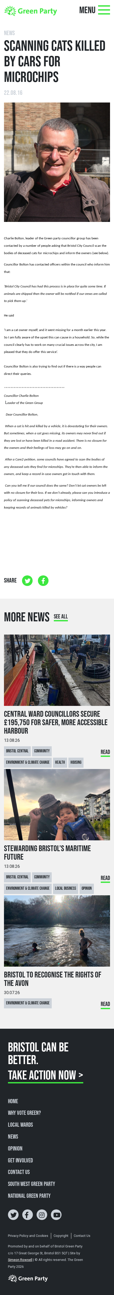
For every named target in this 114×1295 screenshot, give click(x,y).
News (13, 1137)
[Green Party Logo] (30, 10)
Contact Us (19, 1172)
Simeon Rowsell (20, 1260)
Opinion (15, 1149)
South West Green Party (31, 1184)
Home (13, 1102)
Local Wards (20, 1125)
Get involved (20, 1161)
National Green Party (29, 1196)
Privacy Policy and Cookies (28, 1236)
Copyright (61, 1236)
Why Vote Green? (24, 1113)
